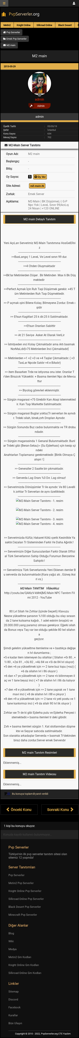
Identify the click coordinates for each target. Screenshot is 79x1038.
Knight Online (23, 25)
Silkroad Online (44, 25)
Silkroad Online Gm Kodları (24, 973)
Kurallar (13, 1015)
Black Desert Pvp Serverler (24, 907)
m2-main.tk (37, 185)
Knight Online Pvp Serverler (24, 891)
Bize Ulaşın (15, 1023)
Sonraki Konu (58, 809)
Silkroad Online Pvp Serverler (26, 899)
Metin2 (7, 25)
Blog (11, 933)
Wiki (11, 941)
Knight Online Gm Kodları (23, 965)
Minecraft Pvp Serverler (22, 914)
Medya (12, 949)
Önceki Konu (20, 809)
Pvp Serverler (16, 875)
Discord (13, 999)
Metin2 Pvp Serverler (21, 883)
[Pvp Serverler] (21, 14)
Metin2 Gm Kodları (19, 957)
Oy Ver (41, 176)
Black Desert (65, 25)
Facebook (14, 1007)
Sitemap (13, 991)
